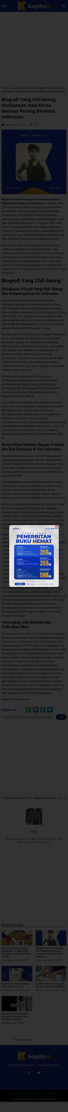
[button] (57, 526)
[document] (34, 556)
